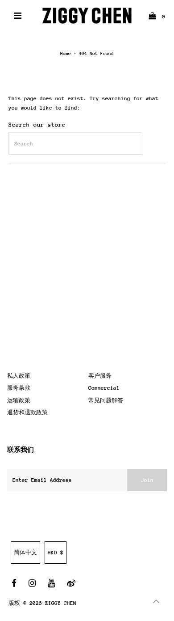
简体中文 (25, 552)
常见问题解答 (105, 400)
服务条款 (18, 388)
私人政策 (18, 376)
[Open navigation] (18, 15)
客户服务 (100, 376)
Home (65, 53)
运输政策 (18, 400)
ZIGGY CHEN (60, 603)
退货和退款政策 (27, 412)
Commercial (104, 388)
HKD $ (55, 552)
